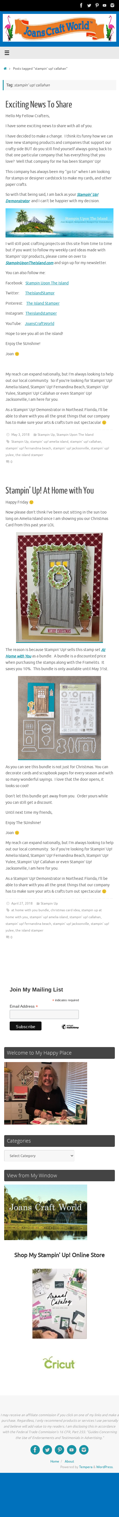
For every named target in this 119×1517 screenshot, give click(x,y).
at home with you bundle (30, 910)
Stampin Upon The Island (47, 283)
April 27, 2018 (22, 903)
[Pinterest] (97, 5)
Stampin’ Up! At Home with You (50, 491)
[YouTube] (104, 5)
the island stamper (29, 455)
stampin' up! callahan (85, 441)
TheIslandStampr (40, 293)
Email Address (24, 1006)
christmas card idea (65, 910)
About (69, 1461)
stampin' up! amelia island (49, 441)
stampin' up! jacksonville (71, 448)
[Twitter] (89, 5)
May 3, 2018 (20, 434)
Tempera (85, 1467)
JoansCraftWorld (39, 323)
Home (54, 1461)
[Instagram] (112, 5)
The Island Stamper (43, 303)
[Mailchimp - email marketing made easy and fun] (70, 1031)
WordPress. (104, 1467)
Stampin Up (46, 434)
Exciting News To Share (39, 105)
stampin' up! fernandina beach (28, 448)
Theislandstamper (41, 313)
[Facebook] (81, 5)
